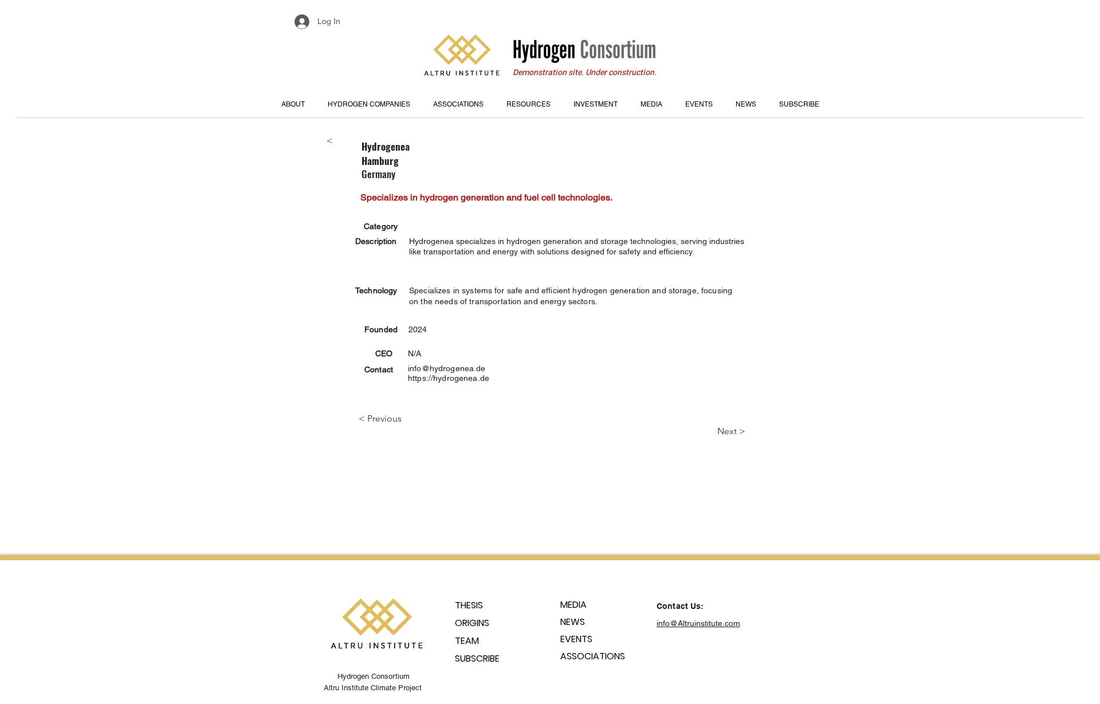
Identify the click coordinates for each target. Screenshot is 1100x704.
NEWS (572, 621)
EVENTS (576, 639)
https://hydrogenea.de (448, 378)
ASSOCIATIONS (592, 656)
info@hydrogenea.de (447, 368)
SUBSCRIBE (477, 658)
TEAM (467, 640)
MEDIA (573, 604)
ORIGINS (472, 623)
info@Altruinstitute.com (698, 623)
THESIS (469, 605)
